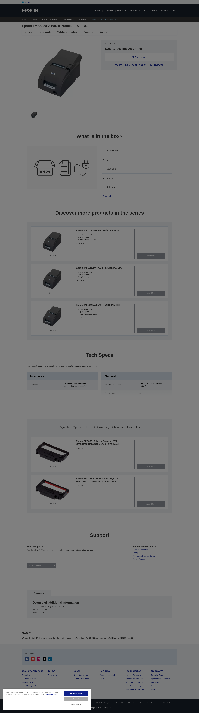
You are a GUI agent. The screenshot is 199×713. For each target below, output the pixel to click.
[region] (47, 699)
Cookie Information (51, 694)
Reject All (76, 699)
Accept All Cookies (76, 693)
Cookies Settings (76, 704)
